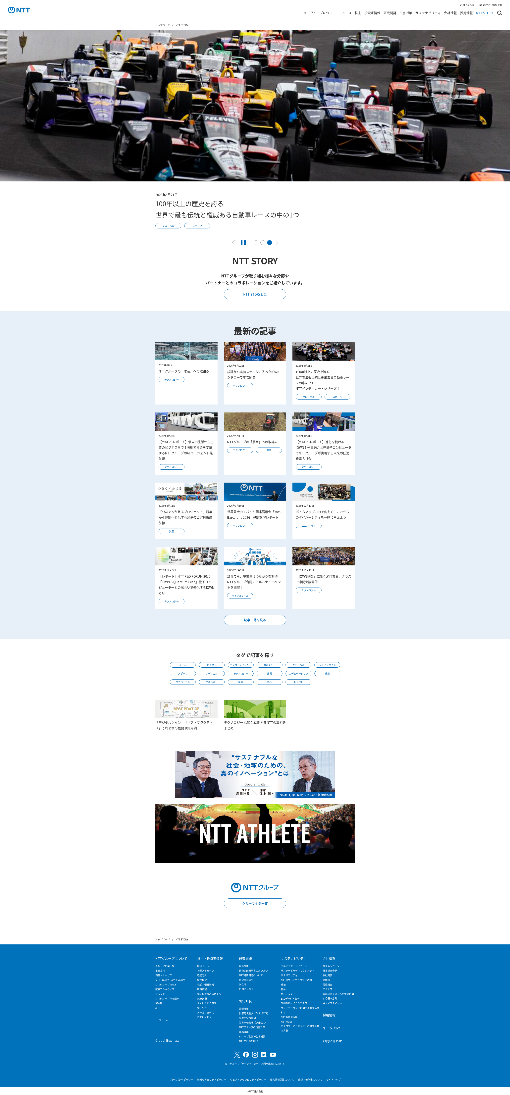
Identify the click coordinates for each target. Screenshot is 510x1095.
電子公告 (202, 1008)
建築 (327, 673)
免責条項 (202, 998)
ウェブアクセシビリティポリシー (248, 1079)
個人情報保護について (282, 1079)
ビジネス (212, 665)
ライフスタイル (240, 595)
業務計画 (244, 1032)
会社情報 (450, 12)
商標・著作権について (310, 1079)
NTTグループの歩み (166, 984)
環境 (283, 984)
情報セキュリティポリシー (211, 1079)
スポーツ (337, 397)
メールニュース (205, 1012)
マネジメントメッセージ (294, 966)
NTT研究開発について (251, 975)
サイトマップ (333, 1079)
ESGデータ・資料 (290, 998)
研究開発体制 (246, 979)
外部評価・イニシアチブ (294, 1003)
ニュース (345, 12)
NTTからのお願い (248, 1041)
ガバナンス (287, 994)
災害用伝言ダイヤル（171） (254, 1013)
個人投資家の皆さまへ (209, 994)
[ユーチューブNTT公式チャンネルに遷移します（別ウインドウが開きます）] (273, 1055)
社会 (283, 989)
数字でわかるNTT (164, 989)
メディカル (212, 673)
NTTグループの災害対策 (252, 1027)
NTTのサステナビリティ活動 (296, 979)
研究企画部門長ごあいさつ (253, 970)
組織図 (326, 979)
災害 (171, 531)
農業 (269, 450)
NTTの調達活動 (289, 1017)
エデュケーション (298, 673)
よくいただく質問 (206, 1003)
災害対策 (405, 12)
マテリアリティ (289, 975)
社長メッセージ (205, 970)
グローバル (309, 397)
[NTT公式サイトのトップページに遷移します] (19, 10)
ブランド (160, 994)
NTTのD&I (286, 1021)
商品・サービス (163, 975)
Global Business (167, 1040)
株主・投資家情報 (367, 12)
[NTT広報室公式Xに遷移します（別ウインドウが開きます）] (237, 1055)
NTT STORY (484, 12)
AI (156, 1007)
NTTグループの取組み (167, 998)
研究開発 (389, 12)
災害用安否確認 (247, 1018)
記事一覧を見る (255, 619)
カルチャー (270, 665)
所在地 (242, 984)
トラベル (298, 682)
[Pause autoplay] (243, 242)
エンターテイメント (240, 665)
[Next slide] (276, 242)
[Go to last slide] (234, 242)
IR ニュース (203, 966)
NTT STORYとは (255, 294)
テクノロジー (168, 210)
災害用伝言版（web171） (253, 1022)
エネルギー (212, 682)
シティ (182, 665)
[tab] (256, 242)
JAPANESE (484, 5)
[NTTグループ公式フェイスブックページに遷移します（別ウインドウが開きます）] (246, 1055)
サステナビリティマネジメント (297, 970)
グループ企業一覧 (255, 903)
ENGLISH (497, 5)
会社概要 (327, 975)
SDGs (269, 682)
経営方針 (202, 975)
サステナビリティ (428, 12)
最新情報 (244, 966)
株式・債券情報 (205, 984)
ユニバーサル (308, 525)
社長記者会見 (330, 970)
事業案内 (160, 970)
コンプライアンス (332, 1002)
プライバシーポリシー (181, 1079)
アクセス (327, 989)
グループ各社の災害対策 (252, 1036)
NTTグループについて (320, 12)
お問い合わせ (467, 5)
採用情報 (466, 12)
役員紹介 (327, 984)
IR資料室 (202, 989)
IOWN (158, 1003)
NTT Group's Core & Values (170, 979)
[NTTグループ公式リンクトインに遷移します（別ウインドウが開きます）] (264, 1054)
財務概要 (202, 979)
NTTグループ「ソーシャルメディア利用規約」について (255, 1063)
